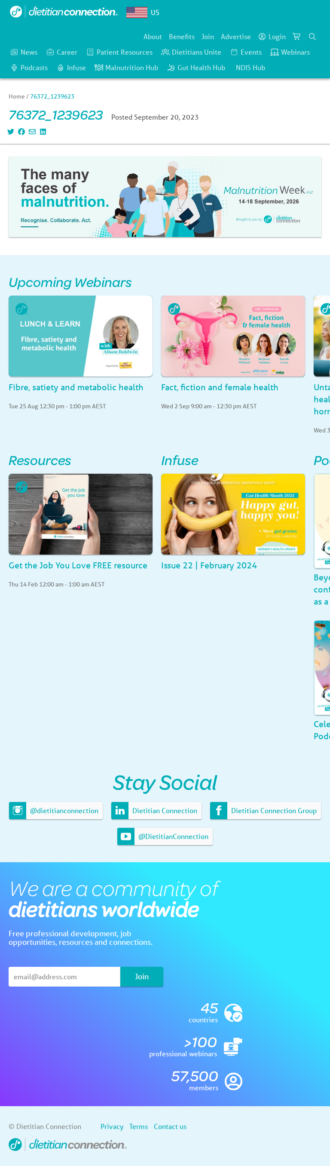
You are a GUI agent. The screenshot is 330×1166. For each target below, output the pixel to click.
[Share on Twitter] (9, 131)
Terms (138, 1126)
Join (208, 36)
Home (17, 96)
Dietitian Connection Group (273, 810)
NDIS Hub (250, 67)
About (153, 36)
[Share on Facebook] (20, 131)
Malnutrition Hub (131, 67)
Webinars (295, 51)
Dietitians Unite (196, 51)
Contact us (170, 1126)
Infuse (76, 67)
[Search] (312, 36)
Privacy (112, 1126)
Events (251, 51)
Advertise (236, 36)
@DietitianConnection (172, 836)
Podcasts (34, 67)
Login (277, 36)
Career (67, 51)
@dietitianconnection (63, 810)
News (29, 51)
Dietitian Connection (164, 810)
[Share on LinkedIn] (42, 131)
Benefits (182, 36)
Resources (40, 459)
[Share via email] (31, 131)
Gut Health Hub (201, 67)
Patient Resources (125, 51)
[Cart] (297, 36)
